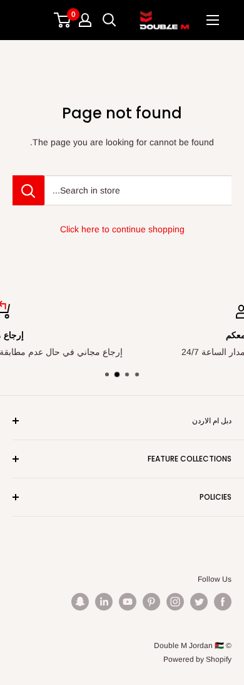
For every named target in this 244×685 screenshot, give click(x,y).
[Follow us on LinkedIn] (104, 601)
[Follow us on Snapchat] (80, 601)
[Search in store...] (28, 190)
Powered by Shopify (197, 659)
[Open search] (109, 20)
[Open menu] (212, 20)
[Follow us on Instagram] (175, 601)
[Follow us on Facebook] (222, 601)
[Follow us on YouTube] (127, 601)
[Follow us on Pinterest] (151, 601)
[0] (63, 20)
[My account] (85, 20)
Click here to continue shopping (122, 229)
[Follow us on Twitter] (199, 601)
